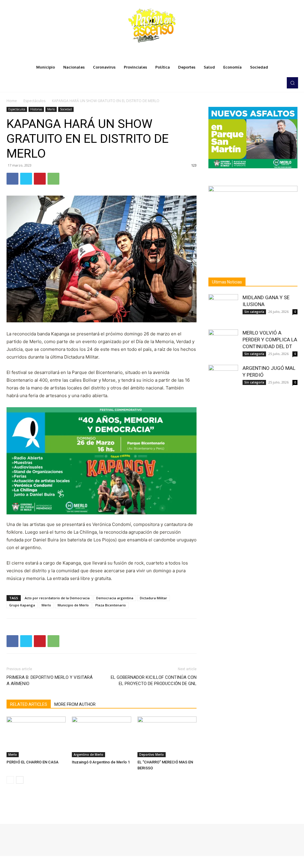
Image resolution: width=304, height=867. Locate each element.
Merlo (51, 109)
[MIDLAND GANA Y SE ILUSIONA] (223, 309)
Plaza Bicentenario (110, 605)
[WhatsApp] (53, 179)
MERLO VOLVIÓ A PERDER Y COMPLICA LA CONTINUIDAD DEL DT (270, 339)
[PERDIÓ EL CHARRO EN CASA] (36, 737)
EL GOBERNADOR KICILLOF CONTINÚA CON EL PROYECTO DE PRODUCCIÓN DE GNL (154, 680)
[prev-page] (10, 780)
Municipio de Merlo (73, 605)
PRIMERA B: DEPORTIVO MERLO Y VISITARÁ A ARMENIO (50, 680)
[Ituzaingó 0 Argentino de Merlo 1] (101, 737)
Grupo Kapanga (22, 605)
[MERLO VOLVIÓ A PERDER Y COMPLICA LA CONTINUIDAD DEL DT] (223, 344)
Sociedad (66, 109)
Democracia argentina (114, 598)
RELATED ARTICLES (28, 704)
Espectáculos (34, 100)
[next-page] (19, 780)
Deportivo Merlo (151, 754)
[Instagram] (260, 83)
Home (12, 100)
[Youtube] (277, 83)
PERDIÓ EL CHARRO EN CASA (32, 762)
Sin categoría (254, 312)
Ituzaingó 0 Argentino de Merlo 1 (101, 762)
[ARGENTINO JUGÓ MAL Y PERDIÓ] (223, 379)
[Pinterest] (40, 179)
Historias (36, 109)
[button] (292, 82)
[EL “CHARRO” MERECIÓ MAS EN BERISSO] (167, 737)
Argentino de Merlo (88, 754)
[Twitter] (268, 83)
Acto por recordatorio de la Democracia (57, 598)
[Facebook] (252, 83)
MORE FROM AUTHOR (75, 704)
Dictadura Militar (153, 598)
